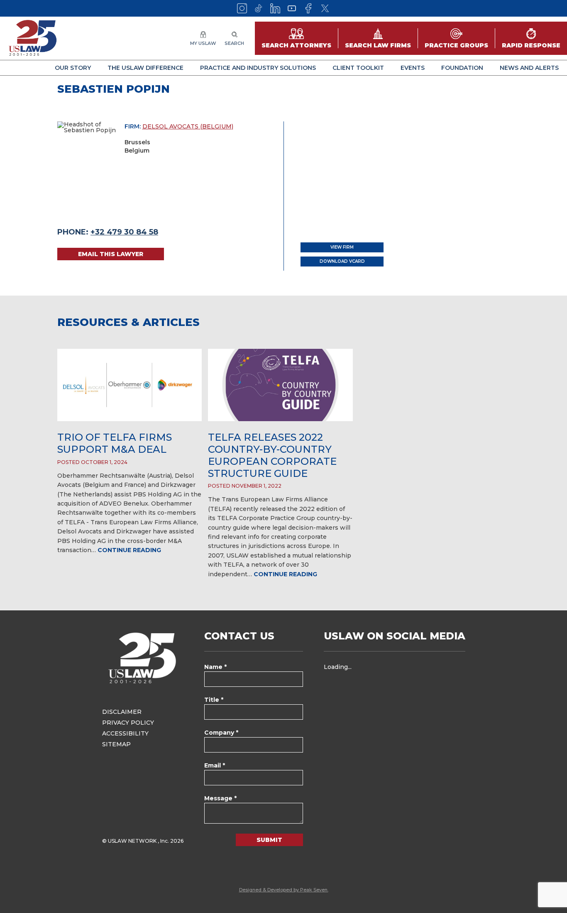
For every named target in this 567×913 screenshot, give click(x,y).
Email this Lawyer (110, 254)
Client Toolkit (358, 68)
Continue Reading (129, 550)
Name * (215, 667)
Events (413, 68)
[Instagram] (242, 8)
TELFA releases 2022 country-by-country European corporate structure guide (272, 455)
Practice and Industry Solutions (258, 68)
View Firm (342, 247)
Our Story (73, 68)
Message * (220, 798)
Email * (214, 765)
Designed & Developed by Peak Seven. (283, 890)
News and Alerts (529, 68)
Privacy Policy (128, 722)
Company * (221, 732)
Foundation (462, 68)
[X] (325, 8)
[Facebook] (308, 8)
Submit (269, 840)
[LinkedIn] (275, 8)
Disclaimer (122, 712)
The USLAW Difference (145, 68)
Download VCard (342, 261)
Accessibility (125, 733)
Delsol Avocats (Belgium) (187, 126)
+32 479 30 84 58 (124, 232)
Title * (213, 700)
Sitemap (116, 744)
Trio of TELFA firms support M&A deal (114, 443)
